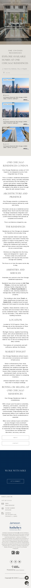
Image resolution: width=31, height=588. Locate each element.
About (15, 437)
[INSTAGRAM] (15, 561)
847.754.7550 (8, 509)
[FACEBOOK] (11, 561)
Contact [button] (15, 443)
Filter (8, 73)
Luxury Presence (20, 570)
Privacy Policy (22, 578)
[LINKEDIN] (19, 561)
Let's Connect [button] (15, 481)
